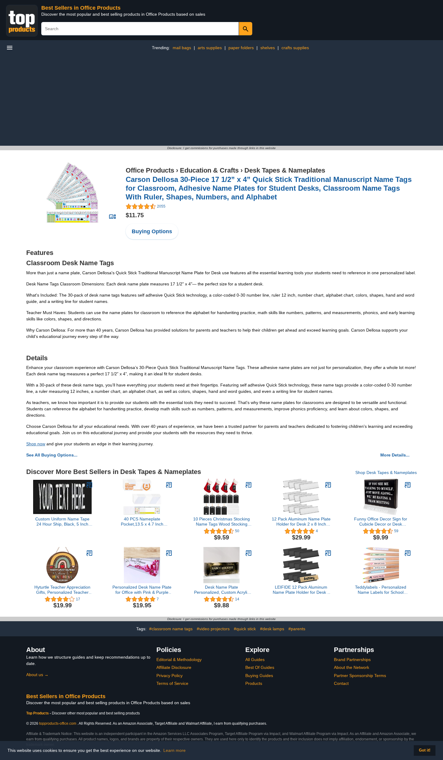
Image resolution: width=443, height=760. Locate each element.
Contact (341, 683)
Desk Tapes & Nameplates (284, 170)
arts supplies (210, 47)
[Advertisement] (221, 100)
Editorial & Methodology (179, 659)
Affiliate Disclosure (173, 667)
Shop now (35, 443)
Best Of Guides (259, 667)
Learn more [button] (174, 750)
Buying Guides (259, 675)
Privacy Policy (169, 675)
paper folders (241, 47)
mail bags (182, 47)
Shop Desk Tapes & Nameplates (386, 472)
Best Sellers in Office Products (81, 8)
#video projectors (213, 628)
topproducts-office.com (57, 723)
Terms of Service (172, 683)
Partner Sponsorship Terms (360, 675)
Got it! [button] (424, 750)
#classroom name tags (171, 628)
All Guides (255, 659)
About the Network (351, 667)
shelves (267, 47)
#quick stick (245, 628)
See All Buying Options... (51, 455)
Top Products (38, 713)
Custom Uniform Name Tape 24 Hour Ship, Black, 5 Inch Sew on (62, 522)
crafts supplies (295, 47)
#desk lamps (272, 628)
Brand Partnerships (352, 659)
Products (253, 683)
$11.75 (135, 215)
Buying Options (152, 231)
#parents (296, 628)
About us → (37, 674)
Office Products (150, 170)
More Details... (395, 455)
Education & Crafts (209, 170)
